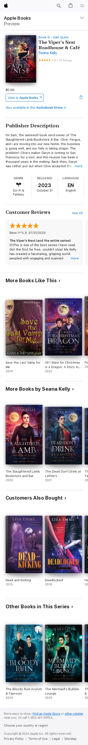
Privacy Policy (14, 739)
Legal (56, 739)
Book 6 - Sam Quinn (54, 37)
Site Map (70, 739)
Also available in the (34, 107)
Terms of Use (38, 739)
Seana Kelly (48, 53)
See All (77, 213)
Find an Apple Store (46, 713)
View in (23, 98)
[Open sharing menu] (81, 97)
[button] (59, 6)
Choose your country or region (26, 725)
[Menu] (82, 6)
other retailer (74, 713)
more (79, 166)
